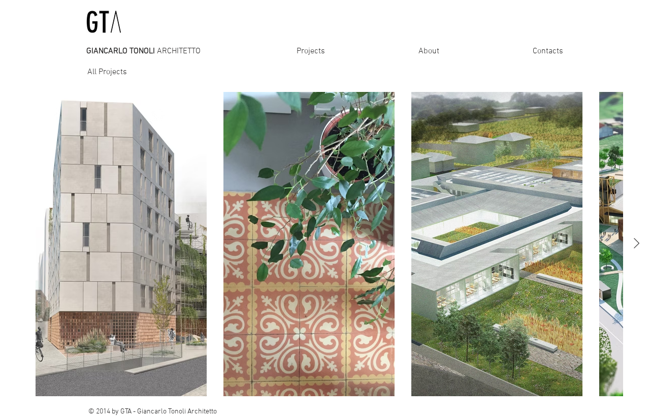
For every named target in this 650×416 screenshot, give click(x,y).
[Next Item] (636, 243)
